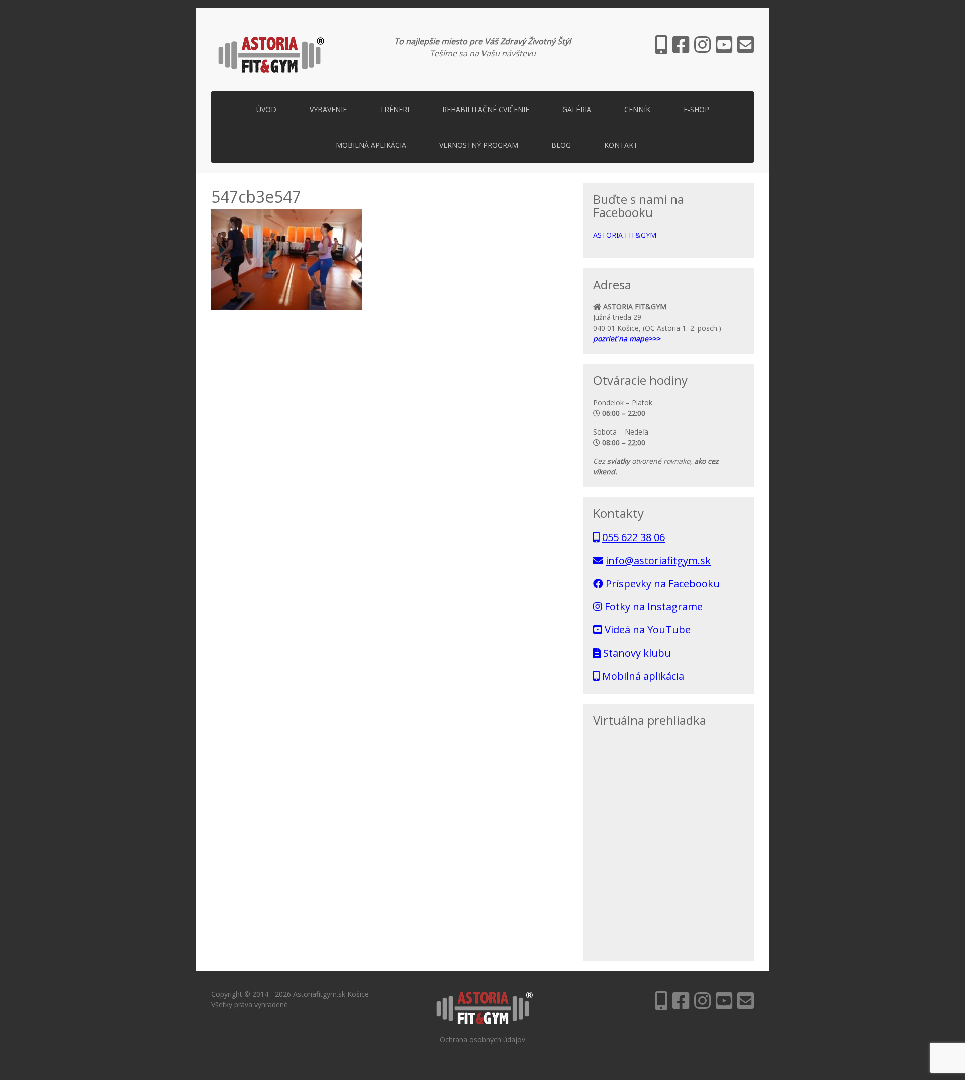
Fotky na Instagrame (652, 606)
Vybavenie (328, 109)
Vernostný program (478, 145)
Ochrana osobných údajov (482, 1039)
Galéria (576, 109)
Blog (561, 145)
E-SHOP (696, 109)
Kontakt (621, 145)
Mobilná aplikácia (371, 145)
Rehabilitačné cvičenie (485, 109)
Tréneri (394, 109)
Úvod (266, 109)
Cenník (637, 109)
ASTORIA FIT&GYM (624, 235)
